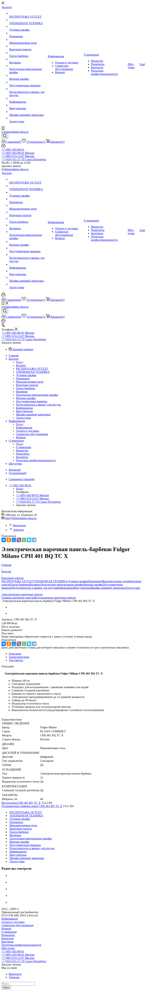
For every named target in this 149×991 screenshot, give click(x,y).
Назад (19, 362)
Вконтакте (19, 525)
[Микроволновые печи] (28, 39)
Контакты (7, 941)
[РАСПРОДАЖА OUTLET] (28, 13)
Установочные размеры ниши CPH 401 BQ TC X (31, 806)
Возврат (6, 928)
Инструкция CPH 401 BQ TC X (21, 802)
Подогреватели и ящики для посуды (34, 587)
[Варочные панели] (28, 46)
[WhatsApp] (24, 540)
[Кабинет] (3, 146)
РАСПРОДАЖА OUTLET (17, 581)
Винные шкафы (93, 584)
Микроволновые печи (115, 581)
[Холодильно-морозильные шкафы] (28, 65)
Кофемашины (65, 587)
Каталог (21, 365)
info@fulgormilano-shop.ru (21, 518)
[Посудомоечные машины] (28, 82)
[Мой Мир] (14, 540)
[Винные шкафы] (28, 75)
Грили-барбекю (19, 584)
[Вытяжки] (28, 59)
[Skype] (29, 540)
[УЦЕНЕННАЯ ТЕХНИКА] (28, 20)
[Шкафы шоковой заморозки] (28, 111)
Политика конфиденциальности (21, 944)
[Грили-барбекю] (28, 52)
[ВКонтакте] (3, 540)
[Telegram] (34, 540)
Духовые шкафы (77, 581)
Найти (6, 987)
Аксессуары (132, 587)
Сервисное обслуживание (17, 925)
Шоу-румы (8, 948)
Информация (24, 427)
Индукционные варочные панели (55, 597)
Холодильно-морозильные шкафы (62, 584)
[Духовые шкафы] (28, 26)
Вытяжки (35, 584)
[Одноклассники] (9, 540)
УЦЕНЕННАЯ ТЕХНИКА (50, 581)
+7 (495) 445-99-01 (12, 149)
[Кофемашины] (28, 98)
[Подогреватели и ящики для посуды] (28, 88)
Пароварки (94, 581)
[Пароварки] (28, 33)
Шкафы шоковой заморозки (108, 587)
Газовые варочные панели (17, 597)
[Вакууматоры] (28, 105)
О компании (23, 447)
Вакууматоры (82, 587)
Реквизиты (8, 935)
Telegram (18, 529)
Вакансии (7, 938)
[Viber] (19, 540)
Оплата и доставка (13, 922)
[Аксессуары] (28, 118)
